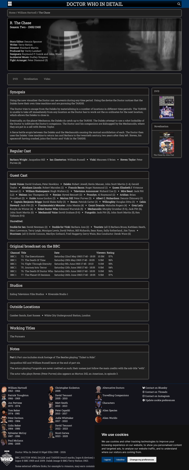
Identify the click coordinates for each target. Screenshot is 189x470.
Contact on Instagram (157, 396)
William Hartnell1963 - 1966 (17, 389)
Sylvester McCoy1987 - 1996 (17, 434)
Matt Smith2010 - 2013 (61, 404)
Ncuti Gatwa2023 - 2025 (62, 434)
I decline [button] (120, 459)
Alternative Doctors (113, 387)
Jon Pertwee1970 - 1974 (15, 404)
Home (12, 12)
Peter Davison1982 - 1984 (15, 419)
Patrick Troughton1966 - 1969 (18, 397)
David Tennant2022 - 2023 (63, 427)
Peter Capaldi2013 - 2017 (62, 412)
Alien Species (109, 410)
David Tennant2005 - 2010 (63, 397)
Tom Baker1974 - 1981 (14, 412)
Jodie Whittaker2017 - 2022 (64, 419)
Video (47, 78)
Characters (108, 402)
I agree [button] (107, 459)
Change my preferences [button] (142, 459)
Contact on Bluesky (156, 387)
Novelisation (31, 78)
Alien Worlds (109, 417)
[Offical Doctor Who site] (7, 464)
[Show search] (179, 4)
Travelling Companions (115, 395)
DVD (15, 78)
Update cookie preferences (160, 400)
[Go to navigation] (10, 4)
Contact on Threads (156, 391)
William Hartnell (27, 12)
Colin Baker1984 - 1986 (14, 427)
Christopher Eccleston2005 (67, 389)
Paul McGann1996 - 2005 (15, 442)
